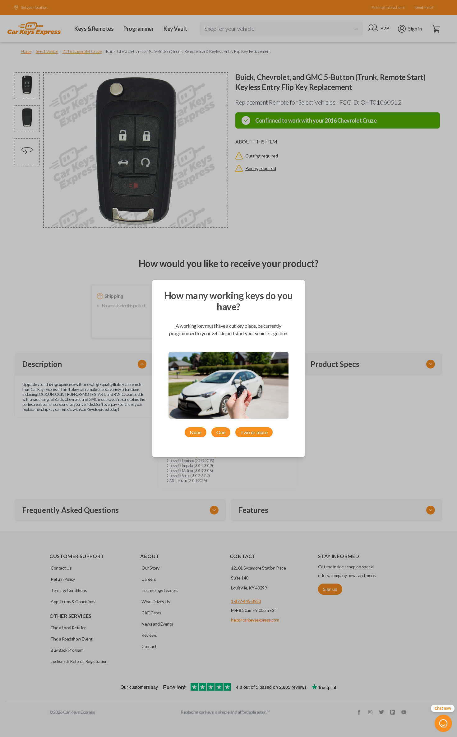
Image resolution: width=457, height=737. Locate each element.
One (220, 432)
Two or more (254, 432)
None (195, 432)
